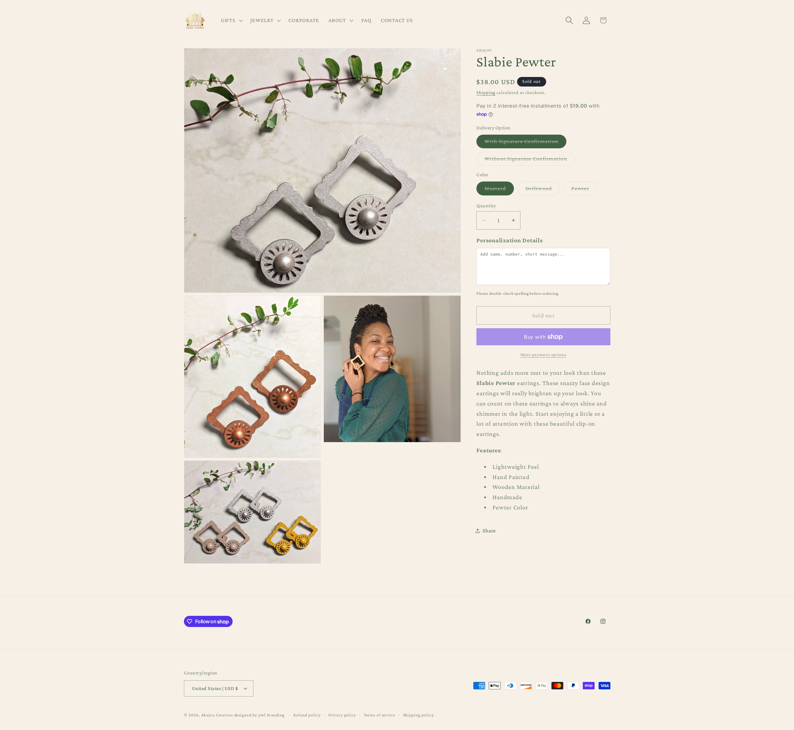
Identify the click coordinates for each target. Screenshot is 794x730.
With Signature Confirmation (525, 143)
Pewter (584, 190)
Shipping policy (418, 715)
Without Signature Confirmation (529, 160)
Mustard (499, 190)
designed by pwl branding (260, 715)
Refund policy (306, 715)
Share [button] (489, 530)
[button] (231, 20)
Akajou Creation (217, 715)
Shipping (485, 92)
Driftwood (542, 190)
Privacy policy (342, 715)
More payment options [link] (543, 354)
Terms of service (379, 715)
